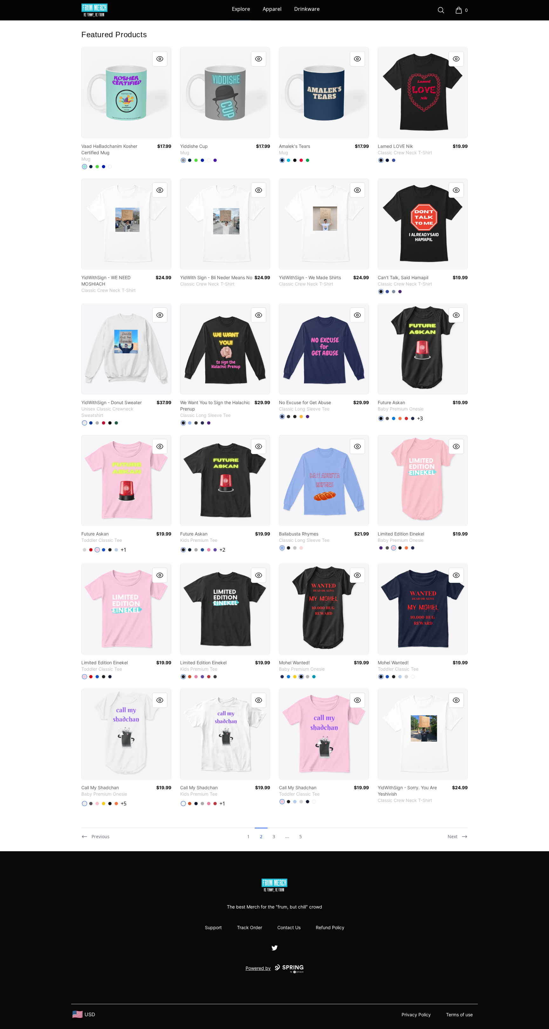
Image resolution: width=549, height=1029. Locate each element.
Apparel (272, 8)
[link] (126, 93)
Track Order (249, 927)
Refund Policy (330, 927)
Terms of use (459, 1014)
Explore (241, 8)
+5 (123, 803)
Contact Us (289, 927)
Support (213, 927)
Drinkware (307, 8)
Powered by (258, 968)
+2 (222, 549)
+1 (123, 549)
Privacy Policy (416, 1014)
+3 (420, 418)
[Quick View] (159, 58)
